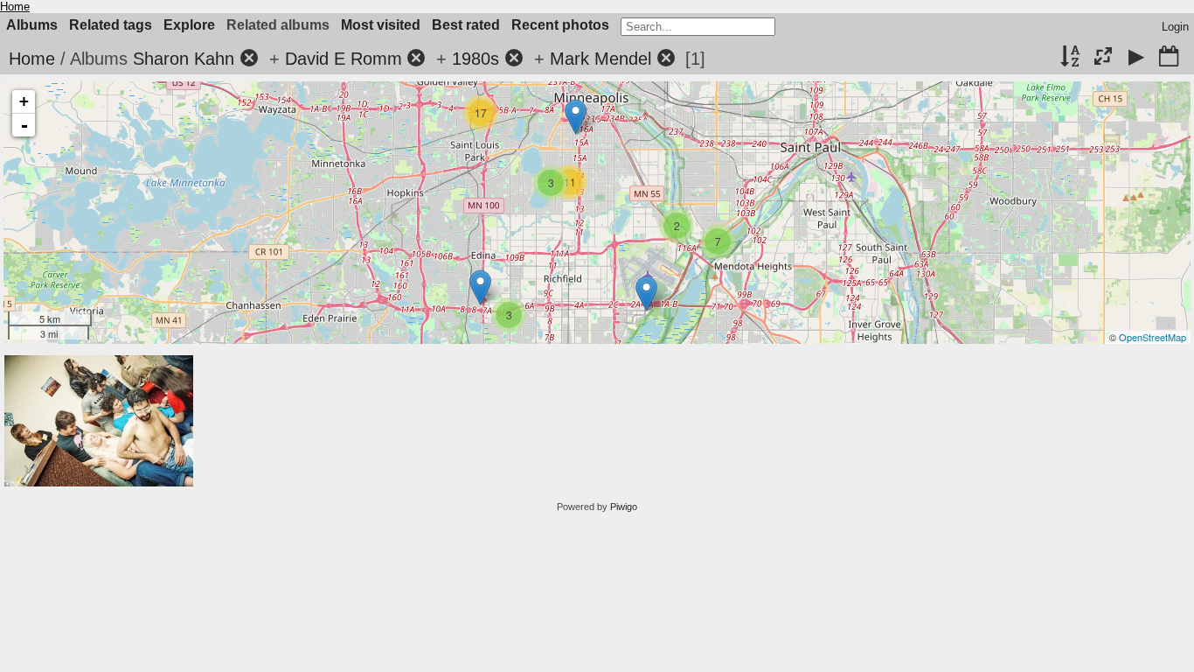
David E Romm (343, 58)
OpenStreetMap (1152, 337)
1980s (475, 58)
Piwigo (623, 506)
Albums (32, 25)
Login (1175, 26)
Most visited (380, 25)
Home (15, 6)
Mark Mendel (600, 58)
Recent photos (560, 25)
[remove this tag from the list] (249, 58)
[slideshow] (1136, 58)
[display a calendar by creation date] (1169, 58)
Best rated (466, 25)
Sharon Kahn (183, 58)
